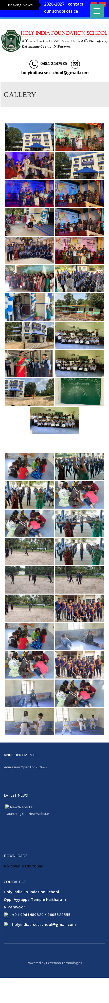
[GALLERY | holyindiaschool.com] (54, 40)
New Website (21, 814)
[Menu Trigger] (97, 11)
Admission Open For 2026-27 (25, 774)
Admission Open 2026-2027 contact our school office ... (64, 12)
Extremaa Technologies (64, 970)
